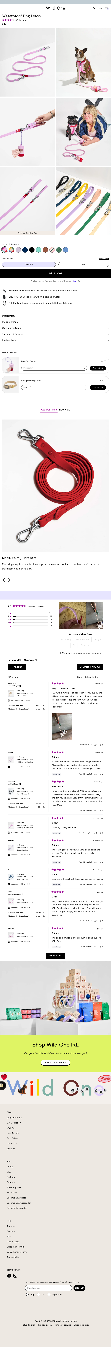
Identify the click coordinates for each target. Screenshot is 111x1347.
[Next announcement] (106, 2)
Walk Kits (11, 1128)
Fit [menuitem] (74, 645)
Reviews (11, 1177)
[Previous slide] (4, 580)
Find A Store (13, 1242)
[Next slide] (9, 580)
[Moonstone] (65, 250)
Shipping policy (81, 1325)
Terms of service (63, 1325)
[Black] (32, 250)
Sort (79, 677)
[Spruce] (59, 250)
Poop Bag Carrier (28, 361)
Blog (9, 1172)
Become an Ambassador (19, 1203)
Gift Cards (12, 1143)
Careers (11, 1182)
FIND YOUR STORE (55, 1062)
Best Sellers (12, 1138)
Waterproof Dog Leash (25, 695)
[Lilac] (18, 250)
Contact (11, 1231)
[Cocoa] (45, 250)
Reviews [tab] (14, 660)
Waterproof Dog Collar (30, 381)
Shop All (11, 1149)
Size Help (64, 409)
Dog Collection (14, 1118)
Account (11, 1226)
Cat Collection (14, 1123)
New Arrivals (13, 1133)
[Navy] (25, 250)
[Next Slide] (101, 615)
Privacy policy (45, 1325)
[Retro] (11, 250)
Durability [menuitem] (66, 639)
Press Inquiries (14, 1187)
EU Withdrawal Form (17, 1252)
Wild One (52, 1321)
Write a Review (92, 668)
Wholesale (12, 1192)
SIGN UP (79, 1288)
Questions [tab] (30, 660)
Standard (29, 264)
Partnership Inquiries (17, 1208)
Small (83, 264)
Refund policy (28, 1325)
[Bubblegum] (4, 250)
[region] (81, 615)
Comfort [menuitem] (85, 645)
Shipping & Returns (16, 1247)
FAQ (9, 1236)
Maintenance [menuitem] (82, 639)
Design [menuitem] (97, 639)
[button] (3, 8)
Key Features (49, 409)
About (10, 1167)
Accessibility (13, 1257)
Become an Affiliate (16, 1198)
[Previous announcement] (5, 2)
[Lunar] (52, 250)
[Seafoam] (38, 250)
